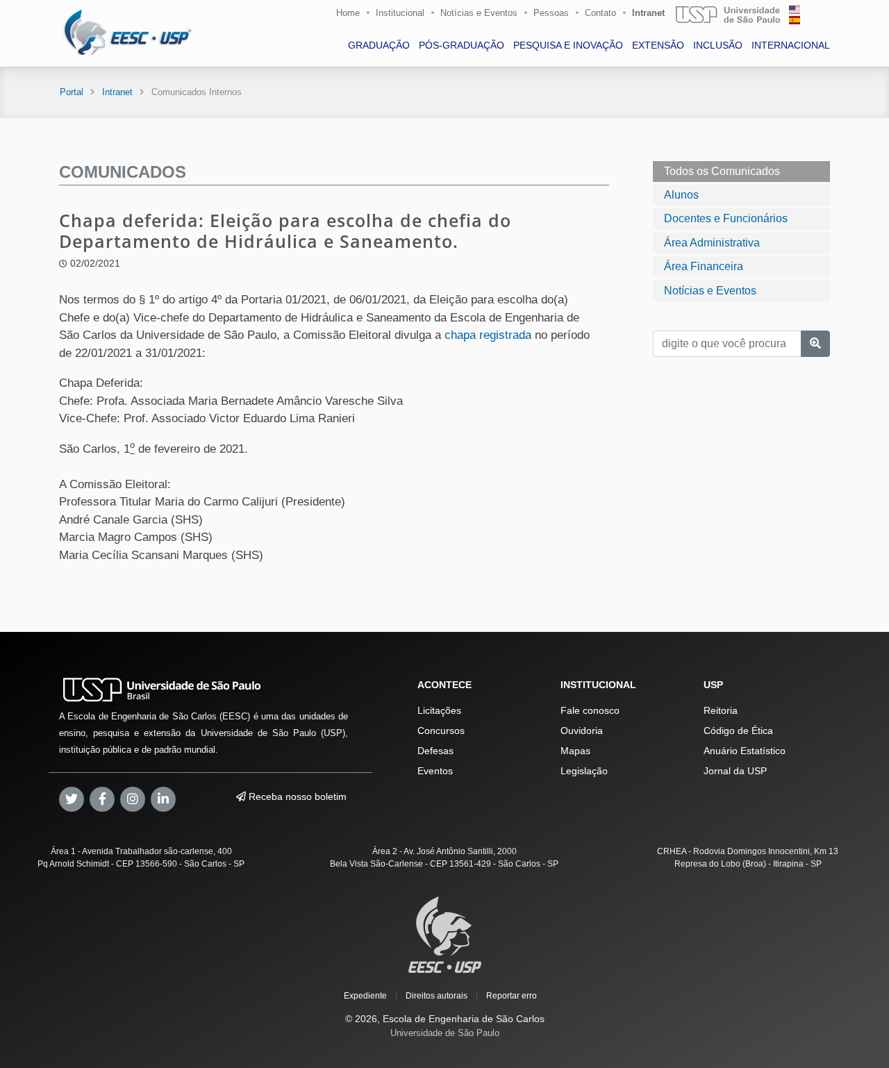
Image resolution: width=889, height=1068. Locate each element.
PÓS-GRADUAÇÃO (461, 45)
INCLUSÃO (717, 45)
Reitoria (721, 710)
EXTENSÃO (658, 45)
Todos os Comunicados (722, 171)
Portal (71, 92)
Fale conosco (590, 710)
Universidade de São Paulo (444, 1033)
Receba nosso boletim (296, 796)
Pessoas (551, 13)
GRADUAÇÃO (379, 45)
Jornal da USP (735, 770)
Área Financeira (703, 266)
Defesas (435, 750)
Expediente (365, 996)
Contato (600, 13)
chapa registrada (487, 335)
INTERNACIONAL (790, 45)
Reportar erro (511, 996)
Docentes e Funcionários (726, 218)
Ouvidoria (581, 730)
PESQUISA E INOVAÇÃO (568, 45)
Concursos (441, 730)
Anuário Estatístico (745, 750)
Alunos (681, 195)
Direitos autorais (436, 996)
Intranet (648, 13)
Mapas (575, 750)
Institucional (400, 13)
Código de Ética (738, 730)
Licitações (439, 710)
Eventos (435, 770)
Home (348, 13)
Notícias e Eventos (478, 13)
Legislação (584, 770)
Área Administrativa (712, 243)
